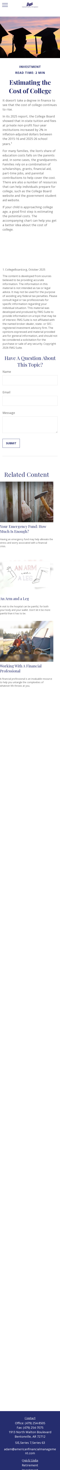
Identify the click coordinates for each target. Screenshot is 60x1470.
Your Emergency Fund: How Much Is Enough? (23, 529)
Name (6, 372)
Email (6, 392)
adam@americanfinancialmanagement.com (30, 1451)
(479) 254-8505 (35, 1423)
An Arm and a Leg (14, 598)
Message (8, 413)
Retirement (30, 1465)
